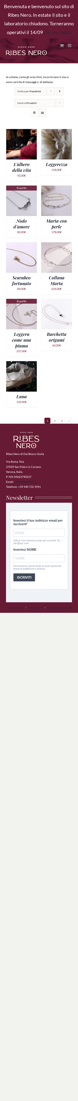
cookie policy (35, 607)
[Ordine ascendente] (60, 91)
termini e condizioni (58, 607)
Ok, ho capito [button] (57, 32)
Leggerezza (56, 164)
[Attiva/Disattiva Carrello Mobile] (62, 45)
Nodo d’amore (21, 224)
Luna (21, 396)
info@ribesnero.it (25, 481)
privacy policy (15, 607)
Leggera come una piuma (21, 340)
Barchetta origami (56, 337)
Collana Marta (56, 280)
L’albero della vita (21, 167)
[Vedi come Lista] (42, 113)
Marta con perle (56, 224)
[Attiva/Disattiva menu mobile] (70, 45)
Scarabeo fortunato (21, 280)
